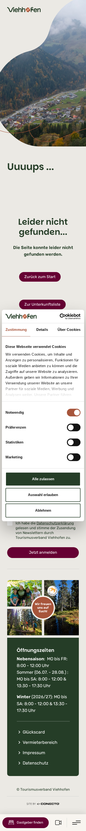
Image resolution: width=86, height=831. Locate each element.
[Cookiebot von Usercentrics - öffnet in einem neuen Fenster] (61, 316)
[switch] (74, 427)
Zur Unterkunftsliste (42, 304)
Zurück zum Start (39, 276)
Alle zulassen (43, 479)
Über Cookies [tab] (69, 330)
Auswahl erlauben (43, 495)
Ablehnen (43, 510)
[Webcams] (58, 823)
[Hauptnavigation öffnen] (76, 822)
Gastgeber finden (30, 822)
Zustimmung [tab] (16, 330)
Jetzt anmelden (43, 552)
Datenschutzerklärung (55, 523)
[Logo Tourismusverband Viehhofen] (24, 9)
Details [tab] (42, 330)
